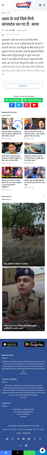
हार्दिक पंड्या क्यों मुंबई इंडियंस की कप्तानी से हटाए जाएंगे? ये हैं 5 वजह (34, 182)
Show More (23, 86)
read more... (23, 373)
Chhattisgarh (26, 433)
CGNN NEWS (8, 30)
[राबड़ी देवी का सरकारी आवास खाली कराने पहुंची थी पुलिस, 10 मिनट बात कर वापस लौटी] (12, 148)
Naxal (42, 429)
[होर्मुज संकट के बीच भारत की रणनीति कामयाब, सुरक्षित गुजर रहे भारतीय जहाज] (34, 148)
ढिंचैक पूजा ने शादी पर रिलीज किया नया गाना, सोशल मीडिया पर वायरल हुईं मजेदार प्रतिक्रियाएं (12, 183)
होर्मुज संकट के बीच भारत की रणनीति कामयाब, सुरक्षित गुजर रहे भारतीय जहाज (34, 158)
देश (9, 13)
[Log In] (40, 6)
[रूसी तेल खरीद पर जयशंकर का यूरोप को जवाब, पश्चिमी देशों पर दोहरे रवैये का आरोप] (12, 124)
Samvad (20, 429)
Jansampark (28, 429)
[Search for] (44, 6)
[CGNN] (23, 5)
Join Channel (14, 100)
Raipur (19, 433)
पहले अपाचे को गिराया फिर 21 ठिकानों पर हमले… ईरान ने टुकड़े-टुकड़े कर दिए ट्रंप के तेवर (34, 133)
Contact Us (13, 429)
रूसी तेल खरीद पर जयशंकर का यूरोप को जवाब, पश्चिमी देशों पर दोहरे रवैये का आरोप (12, 133)
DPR (34, 429)
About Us (6, 429)
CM (38, 429)
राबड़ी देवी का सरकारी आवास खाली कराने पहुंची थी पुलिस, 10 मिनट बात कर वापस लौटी (12, 158)
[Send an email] (13, 30)
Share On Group (34, 100)
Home (5, 13)
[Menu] (3, 6)
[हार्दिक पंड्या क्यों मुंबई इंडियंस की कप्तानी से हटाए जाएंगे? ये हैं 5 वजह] (34, 172)
